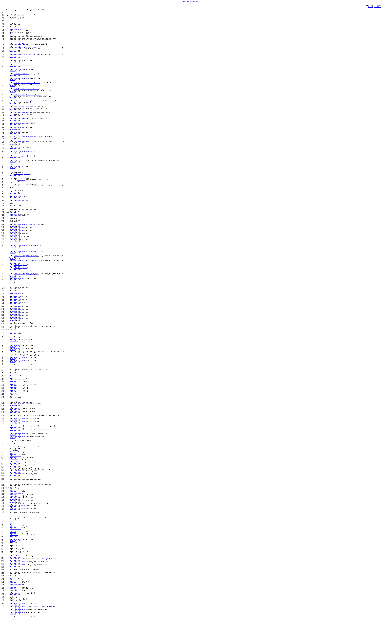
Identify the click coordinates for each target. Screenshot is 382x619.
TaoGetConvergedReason (22, 174)
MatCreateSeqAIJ (19, 256)
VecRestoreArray (19, 357)
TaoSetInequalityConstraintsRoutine (27, 95)
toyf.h (15, 26)
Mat (11, 378)
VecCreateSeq (18, 224)
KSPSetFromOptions (20, 156)
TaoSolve (17, 166)
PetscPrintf (18, 47)
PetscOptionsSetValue (21, 141)
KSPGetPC (17, 132)
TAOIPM (27, 69)
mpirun (20, 10)
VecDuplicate (18, 227)
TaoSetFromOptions (20, 123)
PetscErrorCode (15, 29)
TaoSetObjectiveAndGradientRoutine (27, 83)
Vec (11, 335)
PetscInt (13, 333)
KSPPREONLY (29, 151)
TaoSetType (17, 69)
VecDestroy (17, 306)
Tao (11, 30)
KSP (11, 33)
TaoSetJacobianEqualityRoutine (25, 101)
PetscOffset (14, 341)
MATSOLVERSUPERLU (45, 136)
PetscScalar (14, 338)
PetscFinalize (19, 200)
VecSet (16, 233)
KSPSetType (17, 151)
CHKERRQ (12, 51)
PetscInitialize (19, 44)
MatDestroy (17, 296)
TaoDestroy (17, 196)
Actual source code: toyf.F (191, 1)
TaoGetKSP (17, 127)
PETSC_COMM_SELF (29, 47)
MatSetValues (18, 426)
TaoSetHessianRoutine (21, 112)
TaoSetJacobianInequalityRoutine (26, 107)
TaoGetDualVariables (21, 403)
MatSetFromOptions (20, 265)
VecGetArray (18, 345)
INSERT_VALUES (45, 426)
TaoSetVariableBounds (21, 78)
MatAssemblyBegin (20, 433)
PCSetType (17, 147)
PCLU (25, 147)
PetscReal (13, 214)
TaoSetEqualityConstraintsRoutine (26, 89)
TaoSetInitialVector (21, 74)
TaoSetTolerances (20, 118)
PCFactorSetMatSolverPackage (25, 136)
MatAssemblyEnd (19, 436)
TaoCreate (17, 65)
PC (10, 35)
